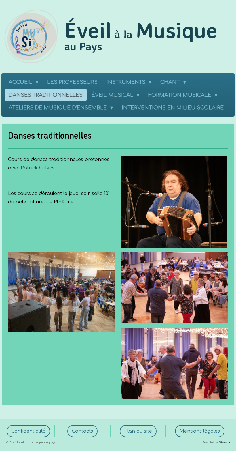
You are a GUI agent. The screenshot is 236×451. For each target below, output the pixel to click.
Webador (224, 442)
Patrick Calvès (37, 168)
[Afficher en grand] (61, 292)
